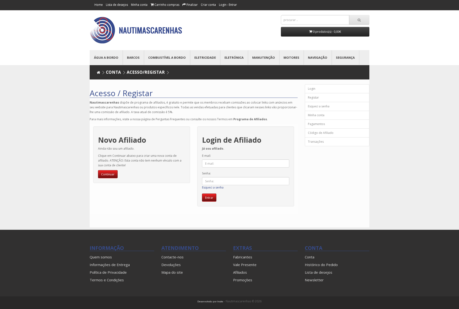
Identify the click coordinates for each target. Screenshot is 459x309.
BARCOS (133, 57)
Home (98, 5)
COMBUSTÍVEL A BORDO (167, 57)
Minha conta (139, 5)
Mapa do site (172, 272)
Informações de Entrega (110, 264)
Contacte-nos (172, 257)
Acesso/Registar (146, 72)
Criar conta (208, 5)
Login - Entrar (228, 5)
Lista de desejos (318, 272)
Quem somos (101, 257)
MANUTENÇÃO (263, 57)
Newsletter (314, 280)
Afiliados (240, 272)
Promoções (242, 280)
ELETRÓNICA (234, 57)
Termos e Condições (107, 280)
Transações (316, 142)
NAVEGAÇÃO (317, 57)
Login (311, 89)
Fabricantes (242, 257)
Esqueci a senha (213, 187)
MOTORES (291, 57)
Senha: (206, 173)
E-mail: (206, 156)
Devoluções (171, 264)
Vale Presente (245, 264)
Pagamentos (316, 124)
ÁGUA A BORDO (106, 57)
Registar (313, 97)
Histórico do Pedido (321, 264)
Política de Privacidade (108, 272)
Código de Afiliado (320, 133)
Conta (113, 72)
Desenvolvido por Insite (210, 301)
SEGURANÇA (345, 57)
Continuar (108, 174)
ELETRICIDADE (205, 57)
